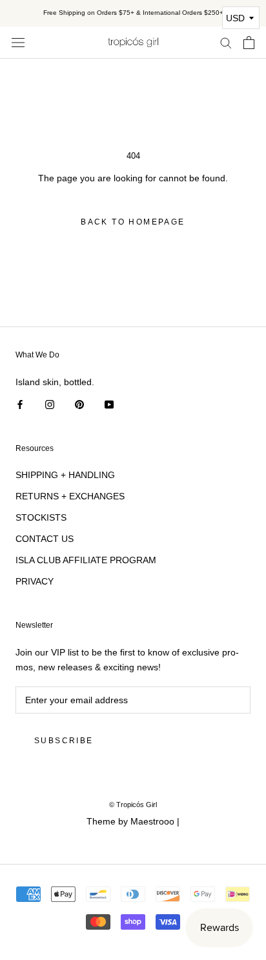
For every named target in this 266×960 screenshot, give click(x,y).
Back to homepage (133, 221)
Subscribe (64, 740)
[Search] (226, 42)
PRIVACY (34, 581)
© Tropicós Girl (133, 804)
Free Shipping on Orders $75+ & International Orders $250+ (133, 12)
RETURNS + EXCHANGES (70, 496)
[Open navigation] (18, 42)
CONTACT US (44, 539)
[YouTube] (109, 404)
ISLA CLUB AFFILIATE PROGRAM (85, 560)
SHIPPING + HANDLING (65, 475)
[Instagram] (49, 404)
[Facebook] (20, 404)
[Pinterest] (79, 404)
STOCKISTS (40, 517)
